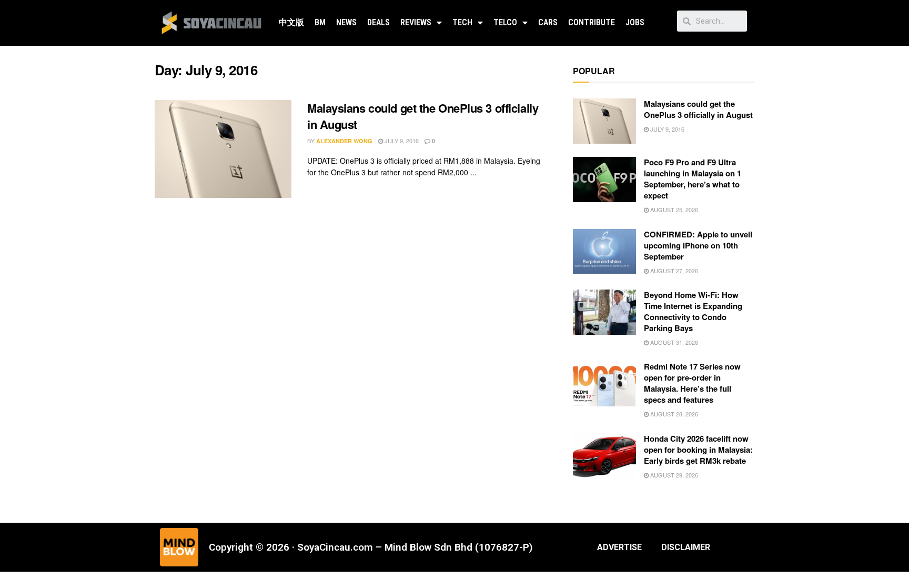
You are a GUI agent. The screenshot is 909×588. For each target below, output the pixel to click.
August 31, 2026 (673, 342)
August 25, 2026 (673, 209)
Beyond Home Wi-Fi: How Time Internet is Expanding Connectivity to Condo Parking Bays (693, 311)
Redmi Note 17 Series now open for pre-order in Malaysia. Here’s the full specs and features (692, 383)
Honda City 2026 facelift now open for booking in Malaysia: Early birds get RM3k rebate (698, 449)
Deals (378, 22)
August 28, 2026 (673, 414)
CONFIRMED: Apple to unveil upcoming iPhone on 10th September (698, 245)
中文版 (291, 22)
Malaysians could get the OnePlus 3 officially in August (422, 116)
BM (320, 22)
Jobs (634, 22)
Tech (462, 22)
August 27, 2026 (673, 270)
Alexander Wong (344, 141)
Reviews (415, 22)
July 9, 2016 (401, 140)
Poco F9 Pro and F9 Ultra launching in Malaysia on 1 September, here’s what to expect (692, 178)
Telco (505, 22)
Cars (548, 22)
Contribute (591, 22)
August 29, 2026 (673, 475)
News (346, 22)
